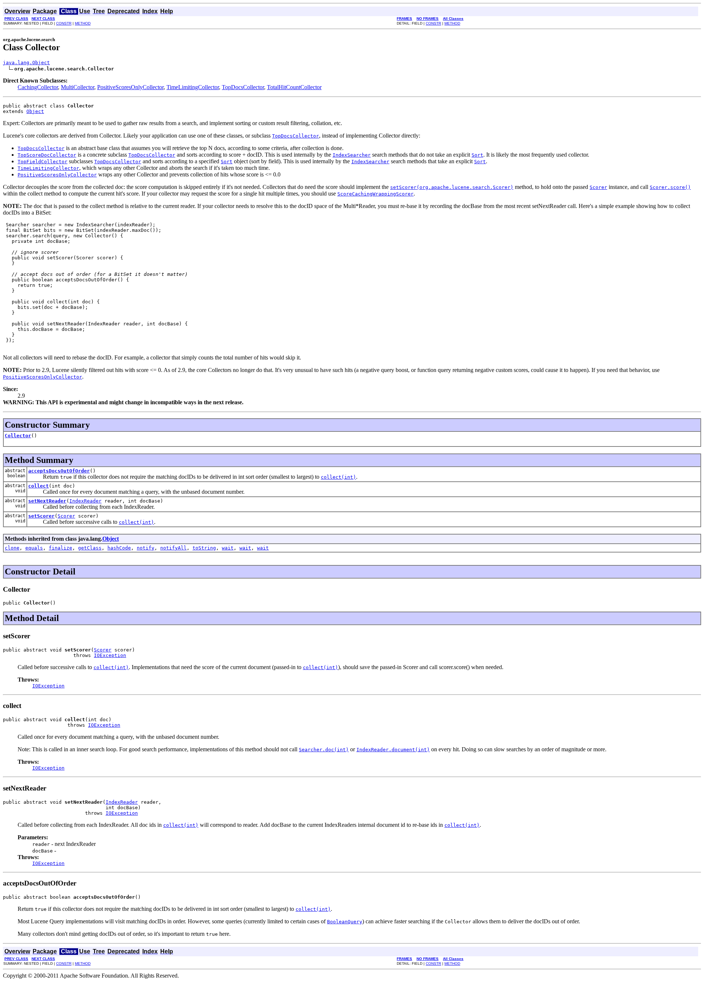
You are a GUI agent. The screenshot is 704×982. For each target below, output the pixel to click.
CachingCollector (38, 87)
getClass (90, 548)
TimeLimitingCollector (192, 87)
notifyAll (173, 548)
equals (34, 548)
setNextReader (47, 501)
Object (35, 111)
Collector (18, 435)
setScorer (41, 516)
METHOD (83, 23)
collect (38, 486)
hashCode (119, 548)
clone (12, 548)
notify (145, 548)
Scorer (66, 516)
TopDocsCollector (243, 87)
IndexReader (85, 501)
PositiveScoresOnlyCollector (130, 87)
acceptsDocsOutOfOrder (59, 471)
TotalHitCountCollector (294, 87)
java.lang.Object (26, 62)
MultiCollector (77, 87)
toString (204, 548)
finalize (60, 548)
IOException (110, 655)
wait (228, 548)
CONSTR (64, 23)
